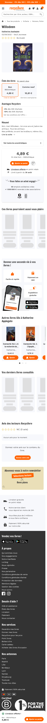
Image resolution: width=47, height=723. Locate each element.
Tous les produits (13, 21)
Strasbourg (6, 677)
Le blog (5, 562)
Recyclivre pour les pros (12, 635)
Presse (4, 568)
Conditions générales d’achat (14, 577)
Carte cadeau (7, 644)
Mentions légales (9, 584)
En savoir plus (23, 81)
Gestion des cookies (10, 587)
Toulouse (5, 680)
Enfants (26, 21)
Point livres (6, 638)
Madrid (5, 662)
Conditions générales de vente (15, 574)
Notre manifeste (9, 559)
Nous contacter (8, 618)
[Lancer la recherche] (41, 14)
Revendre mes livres (10, 629)
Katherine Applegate (10, 31)
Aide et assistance (9, 606)
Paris (4, 659)
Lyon (4, 671)
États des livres (8, 609)
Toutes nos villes (9, 683)
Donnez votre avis (22, 457)
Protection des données (12, 581)
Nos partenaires (8, 571)
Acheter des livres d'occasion (14, 648)
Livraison (5, 612)
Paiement (6, 615)
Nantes (5, 674)
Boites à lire (7, 641)
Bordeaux (6, 668)
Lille (3, 665)
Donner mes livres (9, 632)
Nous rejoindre (8, 565)
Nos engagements (9, 556)
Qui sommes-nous (9, 553)
